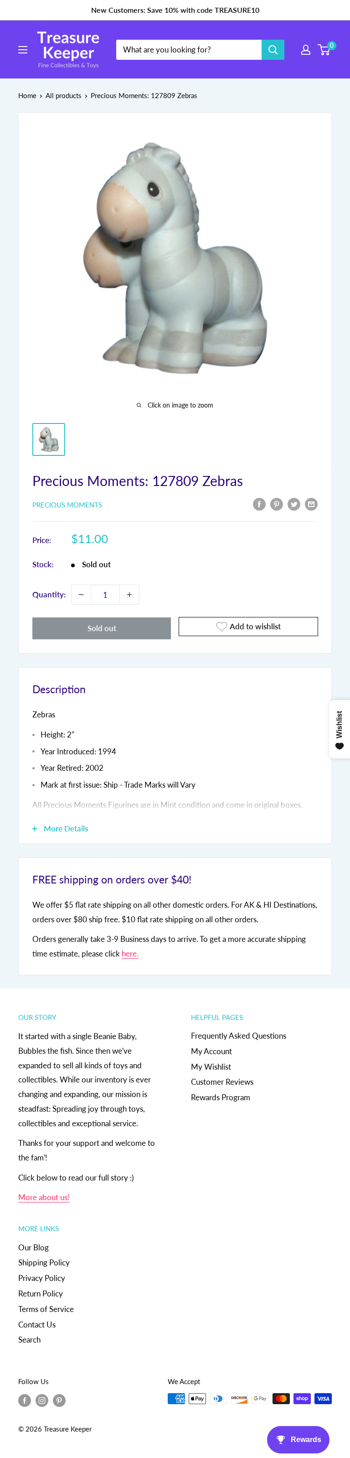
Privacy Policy (41, 1278)
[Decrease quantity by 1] (81, 594)
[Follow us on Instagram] (42, 1400)
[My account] (305, 50)
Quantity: (49, 594)
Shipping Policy (44, 1262)
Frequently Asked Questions (238, 1035)
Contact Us (37, 1324)
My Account (211, 1051)
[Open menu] (22, 49)
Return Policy (40, 1293)
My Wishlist (211, 1066)
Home (27, 95)
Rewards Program (220, 1097)
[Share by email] (311, 503)
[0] (324, 49)
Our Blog (33, 1247)
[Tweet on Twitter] (294, 503)
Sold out (102, 628)
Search (29, 1339)
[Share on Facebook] (259, 503)
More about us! (44, 1197)
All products (64, 95)
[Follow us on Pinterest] (59, 1400)
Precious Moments (67, 505)
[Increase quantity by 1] (129, 594)
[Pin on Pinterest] (276, 503)
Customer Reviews (222, 1082)
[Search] (273, 50)
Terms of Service (46, 1309)
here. (130, 953)
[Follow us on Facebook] (24, 1400)
